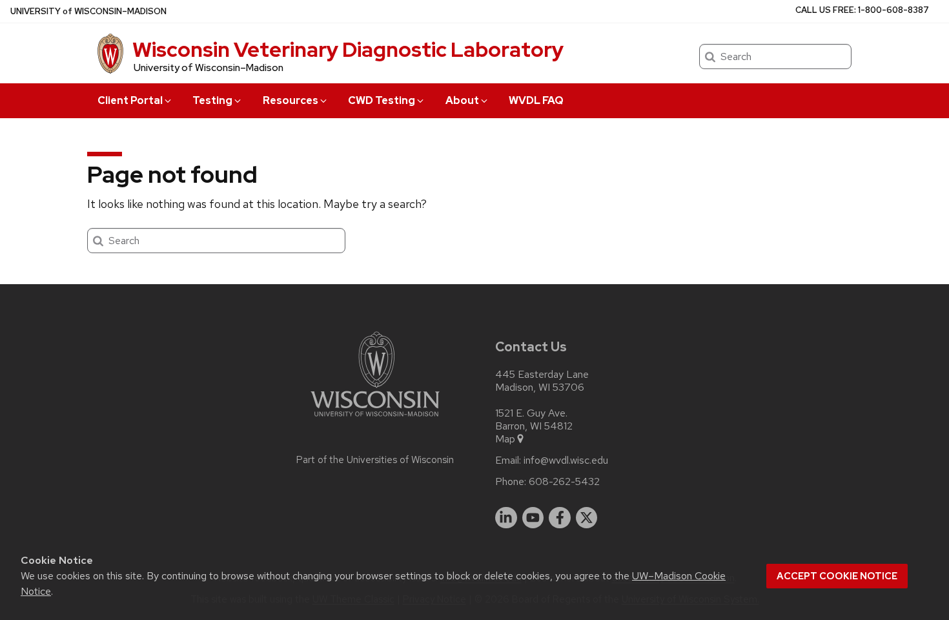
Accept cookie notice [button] (837, 576)
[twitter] (587, 518)
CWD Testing (381, 100)
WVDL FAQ (536, 100)
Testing (212, 100)
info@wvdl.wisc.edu (566, 460)
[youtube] (533, 518)
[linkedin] (506, 518)
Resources (290, 100)
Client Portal (130, 100)
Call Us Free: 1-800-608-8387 (862, 10)
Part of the (375, 459)
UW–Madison (88, 11)
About (462, 100)
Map (505, 439)
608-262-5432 (564, 481)
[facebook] (560, 518)
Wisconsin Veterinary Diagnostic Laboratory (348, 49)
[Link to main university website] (375, 419)
